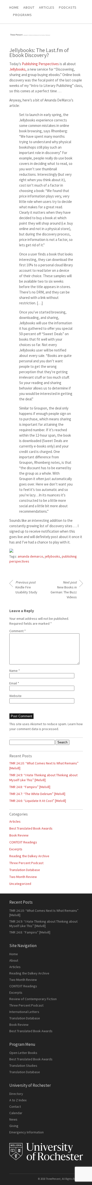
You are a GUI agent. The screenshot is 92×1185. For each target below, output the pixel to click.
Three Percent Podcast (26, 863)
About (29, 7)
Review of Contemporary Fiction (33, 999)
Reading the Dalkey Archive (29, 856)
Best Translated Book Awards (31, 828)
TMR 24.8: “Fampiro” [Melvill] (29, 787)
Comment (17, 631)
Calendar (15, 1113)
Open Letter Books (23, 1052)
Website (15, 696)
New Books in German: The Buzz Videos (64, 589)
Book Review (18, 835)
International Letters (24, 1012)
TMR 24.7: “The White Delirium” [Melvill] (37, 794)
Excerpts (15, 849)
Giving (13, 1126)
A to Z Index (17, 1100)
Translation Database (24, 870)
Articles (15, 821)
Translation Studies (23, 1065)
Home (14, 7)
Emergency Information (26, 1132)
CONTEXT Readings (23, 842)
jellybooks (52, 556)
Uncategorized (20, 883)
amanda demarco (30, 556)
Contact (15, 1106)
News (13, 1119)
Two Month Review (23, 876)
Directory (16, 1093)
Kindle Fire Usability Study (26, 587)
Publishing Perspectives (40, 63)
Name (14, 670)
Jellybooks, (17, 69)
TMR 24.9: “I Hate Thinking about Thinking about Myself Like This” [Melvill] (43, 923)
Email (14, 683)
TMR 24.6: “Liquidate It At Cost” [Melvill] (37, 800)
